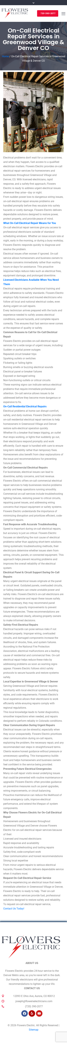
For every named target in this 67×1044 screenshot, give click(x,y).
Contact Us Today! (13, 908)
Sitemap (33, 1029)
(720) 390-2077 (34, 1006)
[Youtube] (39, 1013)
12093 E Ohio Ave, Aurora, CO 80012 (34, 996)
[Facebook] (24, 1013)
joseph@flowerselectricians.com (33, 1001)
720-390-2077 (47, 13)
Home (5, 56)
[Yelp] (32, 1013)
